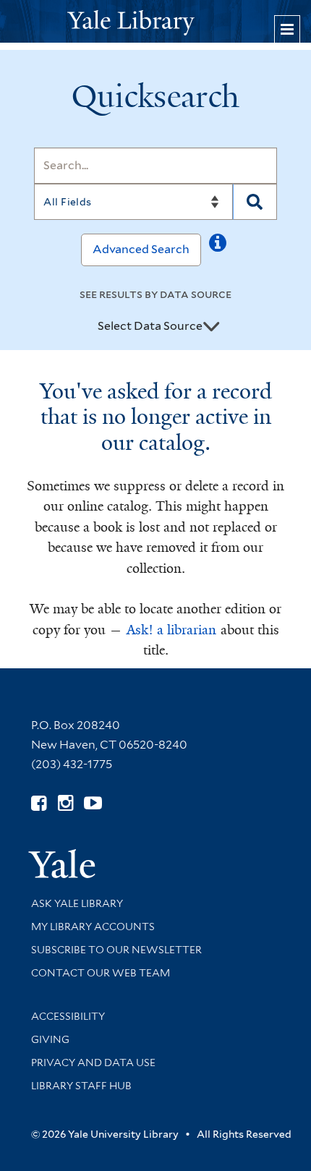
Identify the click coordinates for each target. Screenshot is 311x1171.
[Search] (255, 202)
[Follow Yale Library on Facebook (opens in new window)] (38, 803)
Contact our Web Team (100, 973)
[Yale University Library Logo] (155, 21)
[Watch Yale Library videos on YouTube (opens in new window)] (93, 803)
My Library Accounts (93, 926)
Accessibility (68, 1016)
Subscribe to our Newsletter (116, 949)
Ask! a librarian (171, 630)
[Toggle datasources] (211, 327)
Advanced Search (141, 249)
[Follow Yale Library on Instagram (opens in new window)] (65, 803)
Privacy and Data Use (93, 1062)
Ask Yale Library (77, 903)
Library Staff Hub (81, 1085)
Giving (50, 1039)
